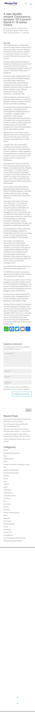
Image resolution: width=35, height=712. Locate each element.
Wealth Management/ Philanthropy (14, 538)
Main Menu (7, 504)
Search (28, 410)
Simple (6, 527)
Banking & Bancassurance (12, 453)
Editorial (6, 476)
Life (5, 501)
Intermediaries (8, 493)
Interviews (7, 498)
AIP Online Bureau (11, 28)
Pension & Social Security (11, 512)
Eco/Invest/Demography (11, 30)
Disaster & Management (11, 470)
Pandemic (17, 33)
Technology (7, 529)
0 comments (25, 33)
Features (6, 484)
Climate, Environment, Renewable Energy (16, 464)
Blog (5, 456)
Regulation (7, 518)
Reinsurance (7, 521)
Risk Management (9, 524)
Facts (5, 481)
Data (5, 467)
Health (21, 30)
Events (6, 478)
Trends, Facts (8, 532)
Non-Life (10, 33)
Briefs (5, 461)
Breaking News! (8, 459)
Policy (5, 515)
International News (9, 495)
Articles (6, 450)
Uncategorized (8, 535)
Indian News (7, 490)
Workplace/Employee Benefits (13, 541)
